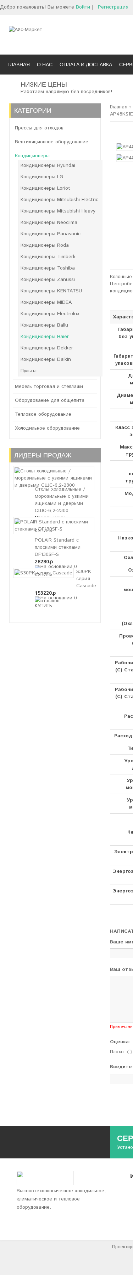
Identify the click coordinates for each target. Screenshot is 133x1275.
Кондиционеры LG (42, 176)
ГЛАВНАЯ (18, 64)
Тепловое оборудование (43, 414)
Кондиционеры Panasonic (51, 233)
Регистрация (113, 7)
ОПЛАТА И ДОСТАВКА (86, 64)
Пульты (29, 370)
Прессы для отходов (39, 128)
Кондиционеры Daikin (46, 359)
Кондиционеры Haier (45, 336)
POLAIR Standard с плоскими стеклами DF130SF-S (58, 547)
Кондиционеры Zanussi (48, 279)
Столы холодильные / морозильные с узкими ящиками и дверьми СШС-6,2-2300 (62, 500)
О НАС (44, 64)
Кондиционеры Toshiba (48, 268)
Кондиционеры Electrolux (50, 313)
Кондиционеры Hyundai (48, 165)
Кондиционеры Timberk (48, 256)
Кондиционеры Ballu (44, 325)
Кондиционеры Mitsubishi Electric (59, 199)
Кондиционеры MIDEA (46, 302)
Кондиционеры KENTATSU (51, 291)
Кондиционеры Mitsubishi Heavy (58, 211)
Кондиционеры (32, 155)
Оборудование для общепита (49, 400)
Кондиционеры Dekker (47, 348)
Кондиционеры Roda (45, 245)
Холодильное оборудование (47, 428)
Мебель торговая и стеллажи (49, 386)
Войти (83, 7)
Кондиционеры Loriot (45, 188)
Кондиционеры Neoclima (49, 222)
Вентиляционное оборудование (51, 141)
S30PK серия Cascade (86, 578)
